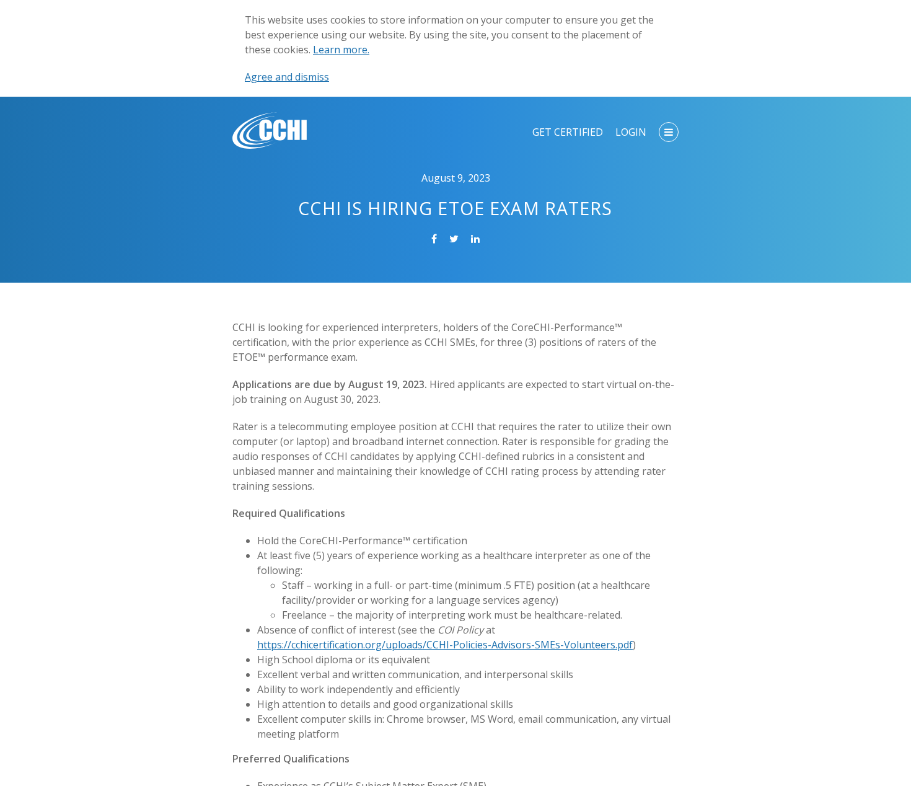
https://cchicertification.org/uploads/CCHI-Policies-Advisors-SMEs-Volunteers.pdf (445, 644)
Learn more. (341, 49)
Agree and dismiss (287, 77)
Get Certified (567, 132)
